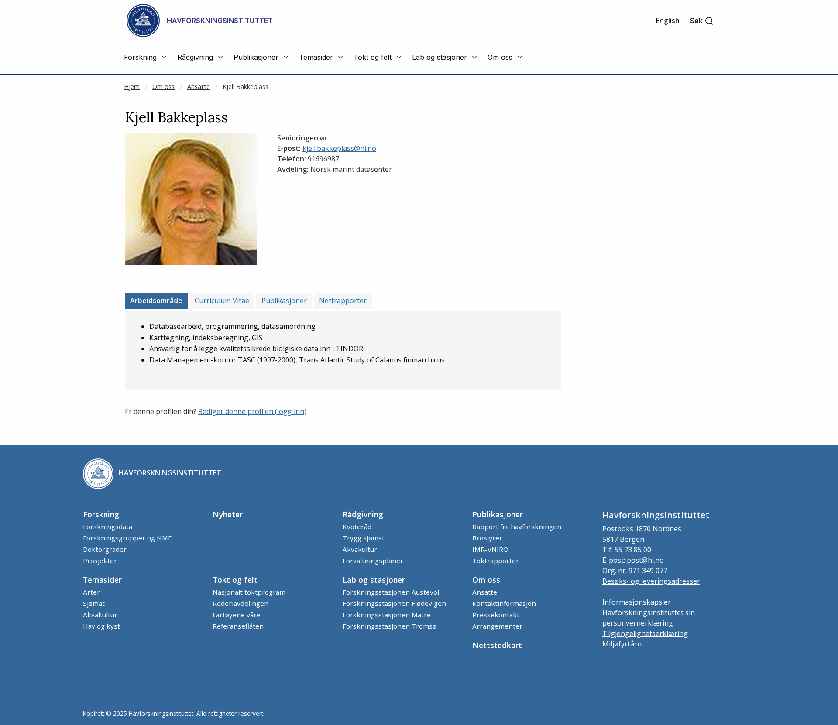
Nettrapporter (343, 300)
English (668, 20)
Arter (91, 592)
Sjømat (94, 603)
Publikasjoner (284, 300)
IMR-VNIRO (490, 549)
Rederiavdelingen (240, 603)
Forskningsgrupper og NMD (128, 537)
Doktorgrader (105, 549)
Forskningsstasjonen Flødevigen (394, 603)
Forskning (101, 514)
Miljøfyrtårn (622, 644)
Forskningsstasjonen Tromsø (389, 626)
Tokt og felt (235, 580)
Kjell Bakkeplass (245, 86)
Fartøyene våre (237, 614)
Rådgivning (363, 514)
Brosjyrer (487, 537)
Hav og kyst (101, 626)
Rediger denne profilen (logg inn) (252, 411)
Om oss (163, 86)
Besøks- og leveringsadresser (651, 581)
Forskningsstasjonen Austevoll (392, 592)
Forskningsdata (107, 526)
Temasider (102, 580)
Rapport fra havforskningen (516, 526)
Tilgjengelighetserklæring (645, 633)
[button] (702, 20)
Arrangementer (497, 626)
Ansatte (198, 86)
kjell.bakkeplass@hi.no (339, 148)
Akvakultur (360, 549)
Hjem (132, 86)
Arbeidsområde (156, 300)
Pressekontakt (495, 614)
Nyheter (228, 514)
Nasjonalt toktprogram (249, 592)
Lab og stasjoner (374, 580)
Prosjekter (100, 560)
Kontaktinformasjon (504, 603)
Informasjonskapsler (636, 602)
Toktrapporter (495, 560)
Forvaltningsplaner (373, 560)
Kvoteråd (357, 526)
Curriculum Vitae (222, 300)
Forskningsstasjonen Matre (387, 614)
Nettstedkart (497, 645)
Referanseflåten (238, 626)
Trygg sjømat (364, 537)
